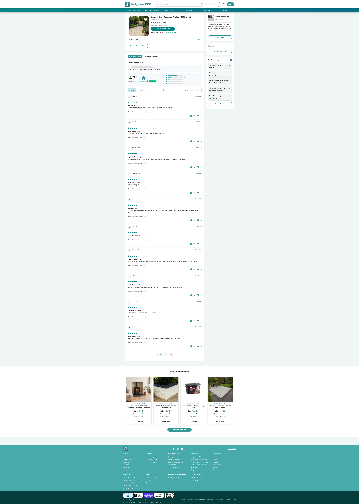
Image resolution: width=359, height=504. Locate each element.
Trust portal (172, 465)
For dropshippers (151, 457)
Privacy (188, 499)
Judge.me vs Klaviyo (130, 486)
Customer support (174, 459)
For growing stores (152, 462)
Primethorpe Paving (170, 33)
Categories (194, 480)
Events (215, 459)
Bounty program (173, 478)
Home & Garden (189, 10)
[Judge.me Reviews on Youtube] (182, 449)
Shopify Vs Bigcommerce (199, 459)
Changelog (216, 470)
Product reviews (128, 457)
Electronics (207, 10)
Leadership (149, 480)
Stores (193, 478)
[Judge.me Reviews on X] (174, 449)
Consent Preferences (230, 499)
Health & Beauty (170, 10)
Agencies (216, 462)
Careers (148, 483)
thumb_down (198, 116)
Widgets (126, 465)
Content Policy (211, 499)
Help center (217, 465)
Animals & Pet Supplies (152, 10)
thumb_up (191, 116)
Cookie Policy (219, 499)
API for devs (217, 467)
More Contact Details (220, 51)
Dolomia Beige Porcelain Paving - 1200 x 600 (171, 17)
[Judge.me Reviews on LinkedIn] (178, 449)
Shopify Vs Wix (196, 470)
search (202, 4)
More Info (220, 37)
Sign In (230, 4)
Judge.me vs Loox (129, 478)
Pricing (170, 457)
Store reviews (127, 459)
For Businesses (213, 4)
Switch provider (128, 488)
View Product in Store (162, 29)
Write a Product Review (138, 46)
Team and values (151, 478)
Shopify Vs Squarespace (199, 465)
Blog (214, 457)
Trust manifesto (173, 467)
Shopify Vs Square (197, 467)
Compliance (202, 499)
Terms (183, 499)
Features (126, 462)
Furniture (226, 10)
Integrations (127, 467)
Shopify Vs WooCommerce (199, 462)
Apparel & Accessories (133, 10)
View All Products (179, 430)
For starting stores (152, 459)
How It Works (220, 104)
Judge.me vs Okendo (130, 483)
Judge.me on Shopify (197, 457)
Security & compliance (175, 462)
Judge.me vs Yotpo (129, 480)
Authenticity (194, 499)
